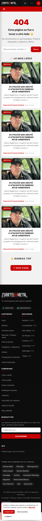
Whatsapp (20, 467)
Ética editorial (7, 411)
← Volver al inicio (21, 268)
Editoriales (28, 351)
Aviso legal (26, 498)
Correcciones (5, 502)
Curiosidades (29, 325)
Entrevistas (28, 346)
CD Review (28, 336)
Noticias (28, 320)
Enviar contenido (8, 385)
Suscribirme (21, 436)
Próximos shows (8, 331)
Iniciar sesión (6, 380)
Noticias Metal (8, 467)
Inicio (4, 320)
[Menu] (4, 9)
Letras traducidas (8, 362)
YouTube (17, 475)
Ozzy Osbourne (8, 484)
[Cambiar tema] (25, 3)
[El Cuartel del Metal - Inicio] (9, 3)
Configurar (8, 516)
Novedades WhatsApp (31, 475)
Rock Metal (28, 331)
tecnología (6, 475)
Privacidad (5, 498)
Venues (4, 352)
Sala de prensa (7, 342)
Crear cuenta (7, 375)
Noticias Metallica (23, 471)
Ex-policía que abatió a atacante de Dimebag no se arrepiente (20, 89)
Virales (26, 356)
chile (18, 484)
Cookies (19, 498)
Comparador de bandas (11, 357)
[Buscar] (31, 3)
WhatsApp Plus (32, 467)
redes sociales (8, 471)
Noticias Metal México (21, 479)
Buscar (35, 49)
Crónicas (27, 341)
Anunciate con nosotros (10, 400)
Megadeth (6, 479)
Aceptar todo (9, 512)
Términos (13, 498)
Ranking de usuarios (9, 390)
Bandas (4, 325)
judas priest (28, 484)
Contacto (5, 395)
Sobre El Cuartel (8, 405)
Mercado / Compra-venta (9, 336)
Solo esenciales (22, 512)
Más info (32, 507)
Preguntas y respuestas (10, 347)
